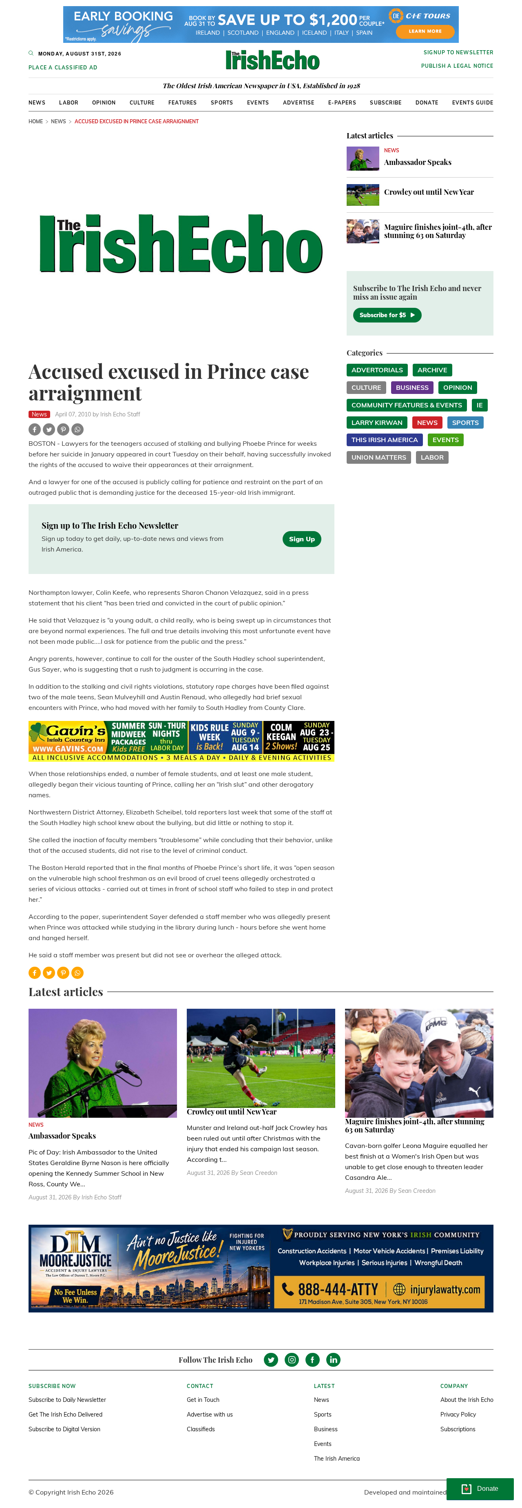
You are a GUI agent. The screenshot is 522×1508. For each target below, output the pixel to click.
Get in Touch (203, 1399)
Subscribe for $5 (383, 315)
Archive (432, 370)
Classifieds (201, 1429)
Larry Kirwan (377, 422)
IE (480, 405)
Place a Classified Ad (63, 68)
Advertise (299, 103)
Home (36, 121)
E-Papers (342, 103)
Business (412, 387)
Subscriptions (458, 1429)
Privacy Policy (458, 1414)
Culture (142, 103)
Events (258, 103)
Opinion (104, 103)
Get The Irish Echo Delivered (65, 1414)
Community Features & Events (407, 405)
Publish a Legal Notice (457, 66)
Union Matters (379, 457)
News (37, 103)
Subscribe (386, 103)
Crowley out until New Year (429, 192)
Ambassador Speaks (417, 162)
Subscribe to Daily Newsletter (67, 1399)
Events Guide (472, 103)
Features (182, 103)
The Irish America (337, 1458)
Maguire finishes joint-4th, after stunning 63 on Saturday (438, 231)
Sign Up (302, 539)
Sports (222, 103)
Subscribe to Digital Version (64, 1429)
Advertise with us (210, 1414)
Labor (68, 103)
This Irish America (385, 440)
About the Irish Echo (466, 1399)
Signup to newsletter (458, 52)
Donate (427, 103)
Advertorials (377, 370)
